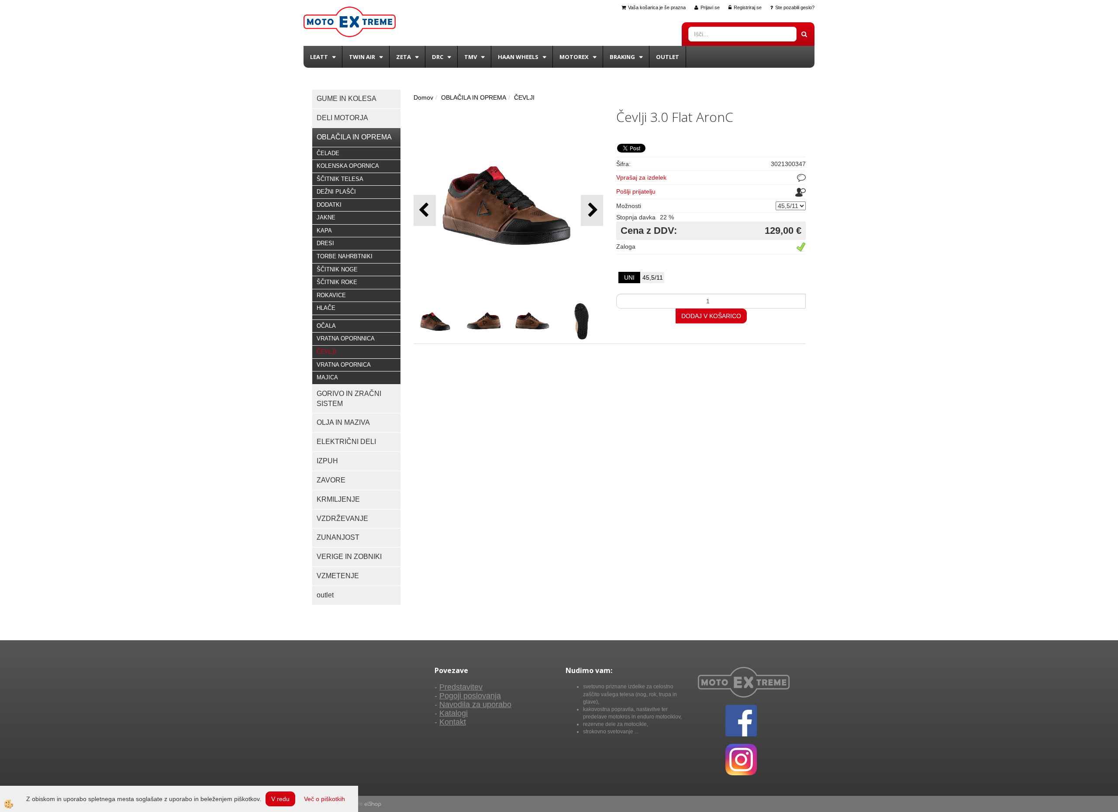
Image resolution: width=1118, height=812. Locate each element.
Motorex (574, 57)
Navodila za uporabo (475, 704)
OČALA (326, 326)
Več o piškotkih (324, 798)
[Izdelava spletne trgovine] (372, 804)
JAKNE (326, 217)
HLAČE (326, 308)
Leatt (319, 57)
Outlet (667, 57)
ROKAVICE (331, 295)
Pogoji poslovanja (470, 695)
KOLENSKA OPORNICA (348, 166)
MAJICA (327, 377)
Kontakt (452, 722)
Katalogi (453, 713)
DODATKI (329, 204)
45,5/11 (652, 277)
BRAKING (622, 57)
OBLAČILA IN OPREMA (473, 97)
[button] (592, 210)
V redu (280, 798)
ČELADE (328, 153)
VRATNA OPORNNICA (346, 338)
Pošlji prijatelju (636, 191)
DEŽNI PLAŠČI (336, 191)
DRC (437, 57)
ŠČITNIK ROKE (337, 282)
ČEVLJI (326, 351)
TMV (470, 57)
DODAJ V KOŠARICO (711, 315)
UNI (629, 277)
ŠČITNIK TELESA (340, 179)
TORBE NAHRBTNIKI (345, 256)
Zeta (403, 57)
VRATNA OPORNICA (344, 364)
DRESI (325, 243)
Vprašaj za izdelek (641, 177)
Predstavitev (461, 687)
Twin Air (362, 57)
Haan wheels (518, 57)
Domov (423, 97)
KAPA (324, 230)
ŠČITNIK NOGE (337, 269)
